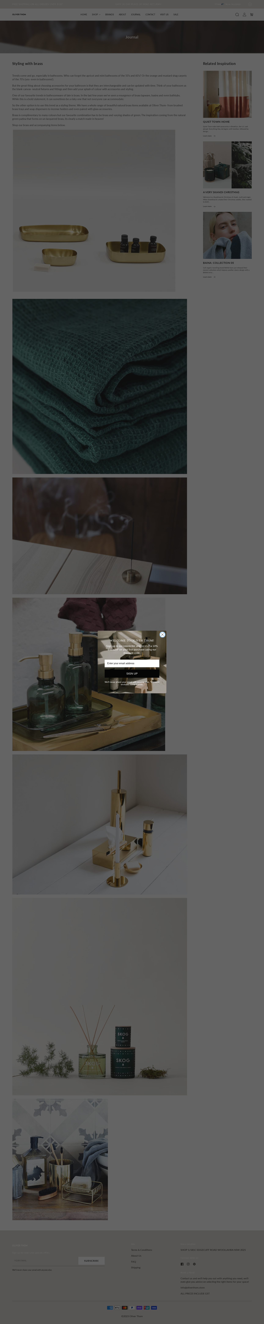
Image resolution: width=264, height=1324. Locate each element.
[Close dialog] (162, 634)
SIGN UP (132, 673)
